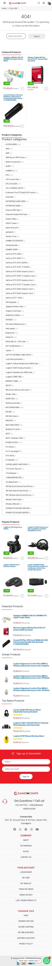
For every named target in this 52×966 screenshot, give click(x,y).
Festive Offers (11, 219)
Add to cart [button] (22, 88)
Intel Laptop (10, 328)
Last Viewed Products (26, 900)
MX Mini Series (11, 416)
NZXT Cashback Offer (14, 438)
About (26, 840)
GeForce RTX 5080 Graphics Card (19, 289)
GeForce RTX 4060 (13, 254)
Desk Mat (9, 197)
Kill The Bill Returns (13, 346)
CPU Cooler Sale (12, 179)
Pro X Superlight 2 (13, 451)
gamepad (9, 232)
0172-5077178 (21, 805)
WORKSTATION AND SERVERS (18, 508)
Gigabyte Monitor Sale (14, 306)
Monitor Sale (10, 394)
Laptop (8, 350)
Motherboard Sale (13, 403)
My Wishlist (26, 883)
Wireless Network (13, 504)
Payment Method (25, 921)
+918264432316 (29, 809)
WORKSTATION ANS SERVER (17, 513)
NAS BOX (9, 420)
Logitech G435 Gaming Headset (18, 368)
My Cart (26, 878)
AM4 (7, 149)
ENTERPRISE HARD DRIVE (16, 201)
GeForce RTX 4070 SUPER (16, 263)
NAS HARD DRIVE (12, 425)
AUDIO (8, 166)
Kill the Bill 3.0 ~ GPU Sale (16, 342)
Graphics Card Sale (13, 311)
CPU (7, 175)
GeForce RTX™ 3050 (14, 298)
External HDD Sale (13, 210)
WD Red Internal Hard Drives (17, 491)
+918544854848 (36, 805)
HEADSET (9, 320)
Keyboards (10, 333)
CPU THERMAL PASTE (14, 188)
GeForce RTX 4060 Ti (14, 258)
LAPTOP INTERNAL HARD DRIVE (18, 355)
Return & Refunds (26, 932)
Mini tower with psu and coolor (18, 390)
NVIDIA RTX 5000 (13, 429)
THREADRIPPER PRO (14, 478)
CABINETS (10, 171)
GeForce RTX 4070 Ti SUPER (17, 267)
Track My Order (26, 889)
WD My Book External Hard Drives (19, 486)
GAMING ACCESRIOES (14, 241)
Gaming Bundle (11, 245)
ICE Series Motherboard (15, 324)
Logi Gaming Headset (14, 359)
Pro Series (10, 447)
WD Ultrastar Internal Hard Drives (18, 495)
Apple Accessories (13, 162)
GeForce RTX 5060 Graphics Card (19, 271)
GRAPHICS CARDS (13, 315)
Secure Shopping (26, 927)
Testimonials (26, 846)
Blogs (26, 851)
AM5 (7, 153)
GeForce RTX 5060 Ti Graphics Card (20, 276)
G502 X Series (11, 223)
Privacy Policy (26, 944)
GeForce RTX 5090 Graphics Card (19, 293)
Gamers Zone (11, 236)
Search (38, 3)
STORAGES (10, 460)
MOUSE (9, 412)
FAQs (26, 915)
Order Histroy (25, 895)
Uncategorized (11, 482)
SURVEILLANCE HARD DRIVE (17, 464)
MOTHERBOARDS (13, 407)
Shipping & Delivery (26, 938)
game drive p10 (12, 228)
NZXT (8, 434)
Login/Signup (26, 872)
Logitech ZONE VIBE (13, 377)
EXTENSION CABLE (13, 206)
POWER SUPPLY (12, 442)
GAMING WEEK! (12, 250)
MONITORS (10, 399)
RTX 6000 (10, 456)
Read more (46, 88)
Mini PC (8, 385)
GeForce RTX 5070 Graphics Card (19, 280)
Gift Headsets (11, 302)
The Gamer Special (13, 469)
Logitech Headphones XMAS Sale (19, 372)
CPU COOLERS (11, 184)
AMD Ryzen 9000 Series (15, 157)
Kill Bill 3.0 (9, 337)
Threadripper (11, 473)
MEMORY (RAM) (12, 381)
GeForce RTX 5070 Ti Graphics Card (20, 285)
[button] (46, 960)
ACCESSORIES (11, 144)
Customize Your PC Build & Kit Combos (21, 192)
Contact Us (26, 857)
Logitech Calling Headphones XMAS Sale (22, 363)
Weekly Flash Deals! (13, 499)
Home (4, 8)
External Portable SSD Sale (16, 214)
